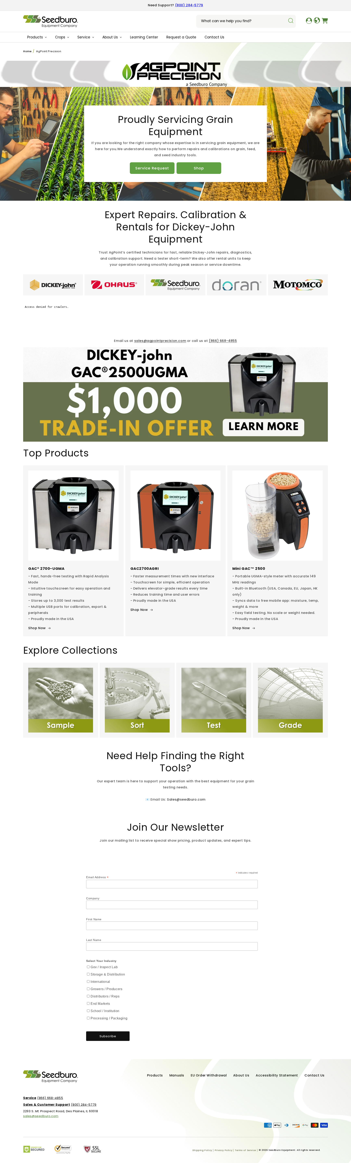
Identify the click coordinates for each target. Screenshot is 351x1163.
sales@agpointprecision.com (160, 340)
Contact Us (314, 1075)
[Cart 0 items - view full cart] (325, 21)
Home (27, 51)
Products (155, 1075)
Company (92, 898)
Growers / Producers (106, 989)
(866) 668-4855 (223, 340)
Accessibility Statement (277, 1075)
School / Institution (105, 1011)
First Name (94, 919)
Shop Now (37, 628)
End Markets (100, 1003)
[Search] (291, 21)
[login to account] (309, 21)
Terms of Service (245, 1150)
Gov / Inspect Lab (104, 967)
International (100, 981)
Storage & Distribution (108, 974)
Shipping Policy (202, 1150)
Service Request (152, 168)
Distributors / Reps (105, 996)
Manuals (176, 1075)
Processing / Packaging (109, 1018)
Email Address (97, 877)
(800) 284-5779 (189, 5)
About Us (241, 1075)
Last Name (93, 940)
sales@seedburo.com (40, 1116)
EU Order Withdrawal (209, 1075)
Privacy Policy (223, 1150)
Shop (199, 168)
